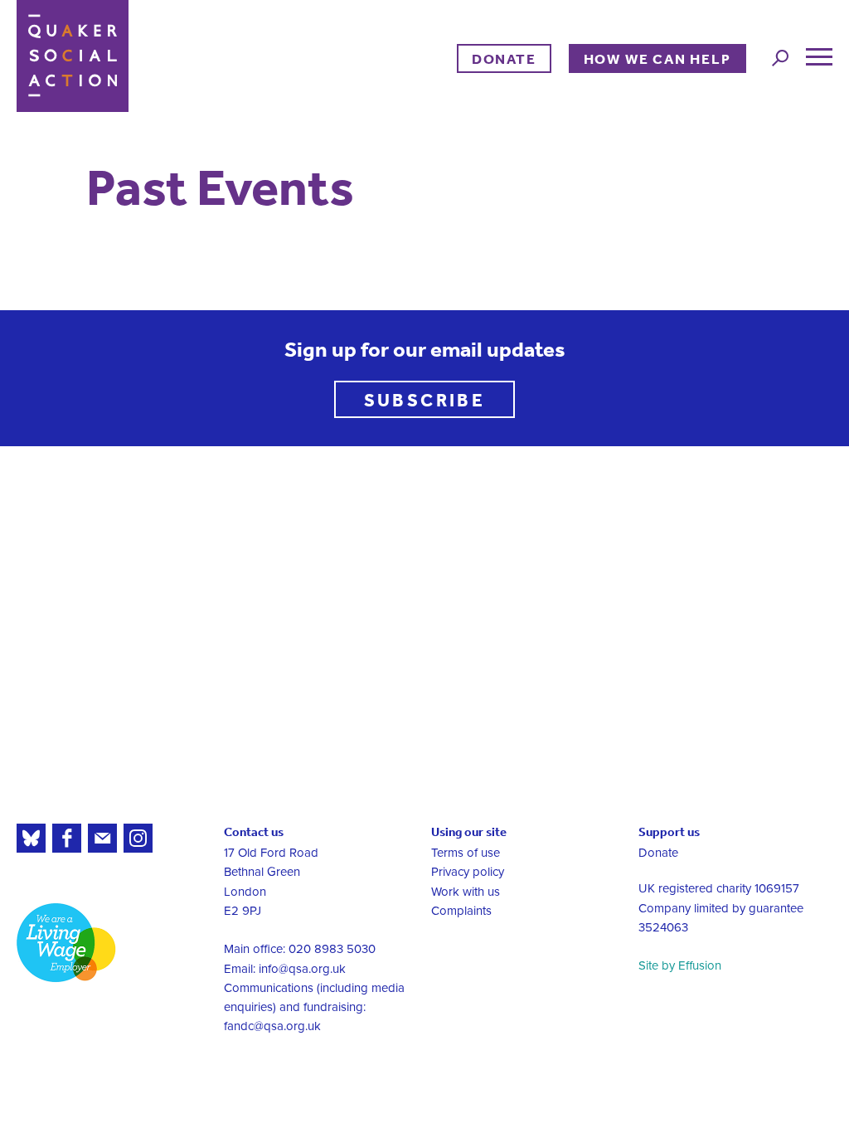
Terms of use (465, 852)
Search (780, 57)
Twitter (31, 838)
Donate (504, 58)
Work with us (465, 891)
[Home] (73, 56)
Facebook (66, 838)
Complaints (461, 910)
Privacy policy (467, 871)
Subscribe (425, 399)
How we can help (657, 58)
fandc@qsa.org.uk (272, 1026)
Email (102, 838)
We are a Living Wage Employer (66, 942)
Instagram (138, 838)
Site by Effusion (679, 965)
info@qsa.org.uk (302, 968)
